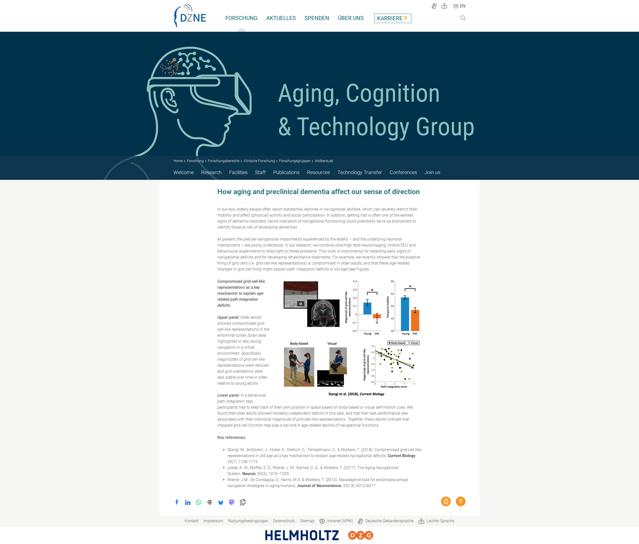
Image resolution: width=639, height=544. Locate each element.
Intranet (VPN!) (340, 521)
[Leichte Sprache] (444, 6)
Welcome (183, 172)
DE (456, 5)
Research (211, 172)
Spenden (317, 18)
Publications (286, 172)
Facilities (238, 172)
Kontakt (191, 521)
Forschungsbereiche (223, 161)
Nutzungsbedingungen (248, 521)
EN (463, 5)
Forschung (241, 18)
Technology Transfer (359, 172)
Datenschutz (284, 521)
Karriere (390, 18)
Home (178, 161)
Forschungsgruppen (295, 161)
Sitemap (307, 521)
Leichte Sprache (440, 521)
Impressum (213, 521)
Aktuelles (281, 18)
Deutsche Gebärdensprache (389, 521)
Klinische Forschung (259, 161)
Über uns (351, 18)
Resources (318, 172)
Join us (432, 172)
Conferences (403, 172)
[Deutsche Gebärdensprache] (434, 6)
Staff (260, 172)
